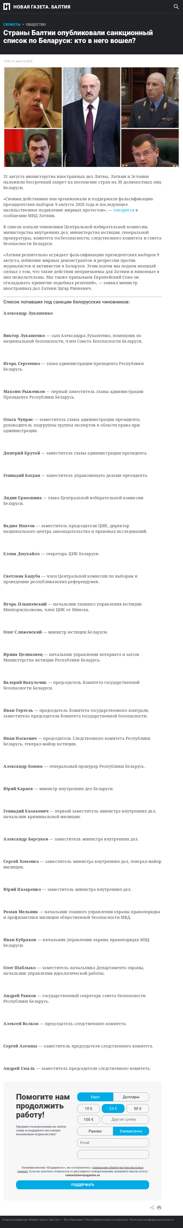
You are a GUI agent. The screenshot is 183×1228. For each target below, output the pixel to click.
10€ (88, 1108)
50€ (137, 1108)
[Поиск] (176, 6)
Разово (95, 1131)
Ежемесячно (131, 1131)
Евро (95, 1097)
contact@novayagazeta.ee (82, 1175)
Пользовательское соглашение (106, 1219)
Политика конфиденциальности (151, 1219)
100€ (89, 1119)
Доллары (131, 1097)
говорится (125, 210)
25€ (113, 1108)
